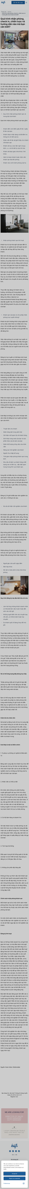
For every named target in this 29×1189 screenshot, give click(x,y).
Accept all (14, 1173)
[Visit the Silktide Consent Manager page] (23, 1183)
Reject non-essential (14, 1178)
